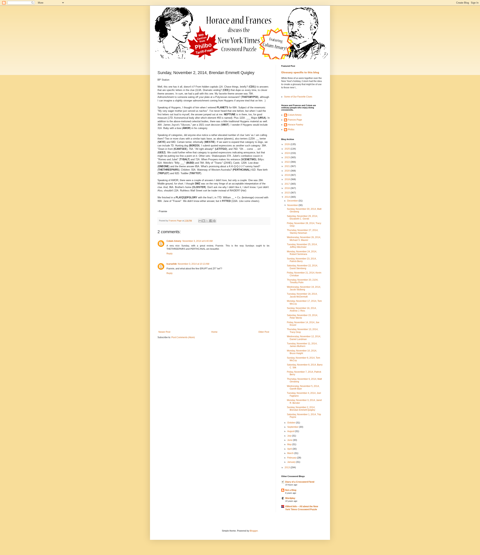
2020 (287, 170)
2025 (287, 149)
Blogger (254, 531)
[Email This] (200, 221)
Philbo (291, 129)
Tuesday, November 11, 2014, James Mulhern (302, 345)
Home (214, 332)
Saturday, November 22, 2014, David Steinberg (302, 267)
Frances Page (295, 119)
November (292, 205)
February (292, 457)
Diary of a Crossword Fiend (299, 482)
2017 (287, 184)
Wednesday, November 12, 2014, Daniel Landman (304, 337)
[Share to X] (207, 221)
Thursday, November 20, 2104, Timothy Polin (302, 281)
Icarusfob (171, 264)
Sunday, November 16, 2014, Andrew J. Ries (301, 309)
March (290, 453)
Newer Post (164, 332)
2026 (287, 144)
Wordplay (290, 498)
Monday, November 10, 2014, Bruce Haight (302, 352)
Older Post (263, 332)
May (289, 444)
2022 (287, 162)
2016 (287, 188)
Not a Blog (290, 490)
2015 (287, 192)
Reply (169, 253)
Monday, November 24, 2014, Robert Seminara (302, 252)
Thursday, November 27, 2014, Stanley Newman (302, 231)
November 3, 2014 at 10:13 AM (193, 264)
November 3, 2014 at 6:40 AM (197, 241)
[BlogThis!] (204, 221)
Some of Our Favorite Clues (298, 96)
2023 (287, 157)
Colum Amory (173, 241)
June (290, 440)
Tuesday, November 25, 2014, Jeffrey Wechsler (302, 245)
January (291, 462)
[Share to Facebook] (211, 221)
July (289, 435)
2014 (287, 197)
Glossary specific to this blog (300, 72)
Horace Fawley (295, 124)
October (291, 422)
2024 (287, 153)
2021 (287, 166)
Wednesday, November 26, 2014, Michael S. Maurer (304, 238)
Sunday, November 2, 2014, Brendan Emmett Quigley (301, 408)
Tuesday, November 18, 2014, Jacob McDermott (302, 295)
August (291, 431)
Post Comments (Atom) (183, 337)
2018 (287, 179)
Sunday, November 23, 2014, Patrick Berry (301, 260)
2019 (287, 175)
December (292, 200)
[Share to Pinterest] (214, 221)
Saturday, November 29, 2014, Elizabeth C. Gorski (302, 217)
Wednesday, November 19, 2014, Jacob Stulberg (304, 288)
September (293, 427)
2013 (287, 467)
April (289, 449)
